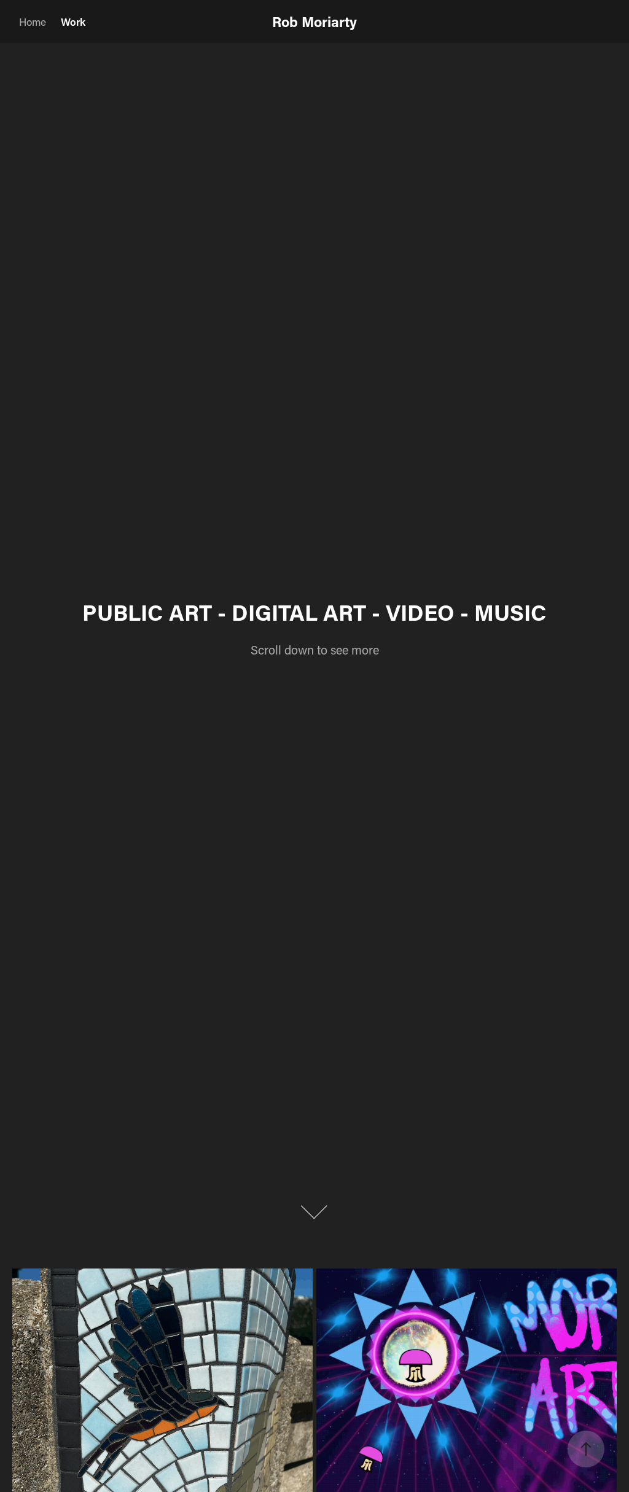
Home (32, 21)
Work (73, 21)
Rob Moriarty (314, 21)
